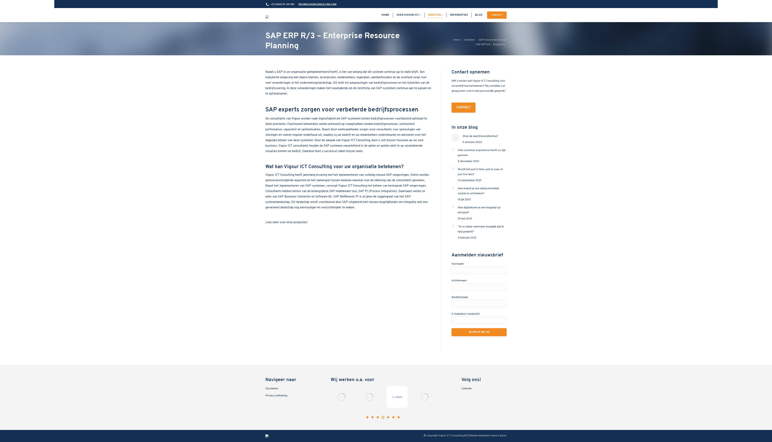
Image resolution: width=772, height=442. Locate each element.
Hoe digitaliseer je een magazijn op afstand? (479, 210)
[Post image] (456, 138)
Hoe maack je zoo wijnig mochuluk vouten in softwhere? (478, 191)
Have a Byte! (499, 435)
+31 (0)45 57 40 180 (282, 4)
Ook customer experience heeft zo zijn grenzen (482, 153)
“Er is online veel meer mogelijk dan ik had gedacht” (481, 229)
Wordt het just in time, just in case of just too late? (480, 172)
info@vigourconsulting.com (317, 4)
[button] (367, 417)
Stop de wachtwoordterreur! (480, 136)
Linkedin (466, 388)
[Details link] (341, 397)
